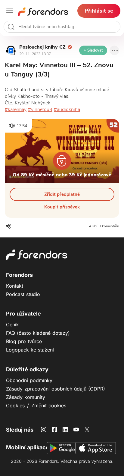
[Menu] (114, 50)
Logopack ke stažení (30, 350)
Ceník (12, 325)
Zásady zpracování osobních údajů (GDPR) (55, 389)
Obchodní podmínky (29, 380)
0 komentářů (109, 226)
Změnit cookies (48, 406)
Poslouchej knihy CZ (42, 47)
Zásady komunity (25, 397)
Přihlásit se (99, 10)
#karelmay (15, 109)
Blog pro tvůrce (24, 341)
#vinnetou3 (40, 109)
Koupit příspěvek (62, 207)
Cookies (15, 406)
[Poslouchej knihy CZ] (11, 50)
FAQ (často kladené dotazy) (38, 333)
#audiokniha (67, 109)
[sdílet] (8, 228)
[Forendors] (43, 10)
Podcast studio (23, 294)
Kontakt (14, 286)
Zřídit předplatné (62, 194)
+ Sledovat (93, 50)
